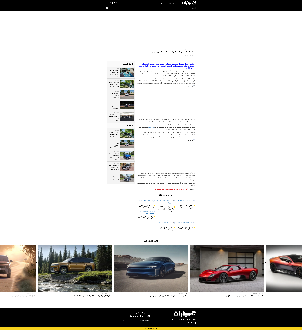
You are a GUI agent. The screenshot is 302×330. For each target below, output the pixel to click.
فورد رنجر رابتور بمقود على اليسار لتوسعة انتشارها (186, 228)
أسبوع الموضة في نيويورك (181, 189)
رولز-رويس (151, 127)
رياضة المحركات (158, 3)
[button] (265, 263)
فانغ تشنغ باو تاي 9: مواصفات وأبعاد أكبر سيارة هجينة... (92, 296)
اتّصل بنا (174, 319)
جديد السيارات (171, 3)
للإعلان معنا (181, 319)
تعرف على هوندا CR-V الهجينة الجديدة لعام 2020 (146, 217)
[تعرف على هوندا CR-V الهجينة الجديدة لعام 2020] (146, 212)
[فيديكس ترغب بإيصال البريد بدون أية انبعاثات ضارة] (166, 223)
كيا (187, 71)
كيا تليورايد (158, 189)
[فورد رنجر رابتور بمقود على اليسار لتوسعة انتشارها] (186, 223)
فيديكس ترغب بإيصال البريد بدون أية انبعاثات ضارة (167, 229)
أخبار (178, 3)
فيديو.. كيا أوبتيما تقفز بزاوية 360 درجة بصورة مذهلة (187, 207)
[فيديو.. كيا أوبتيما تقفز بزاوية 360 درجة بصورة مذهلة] (186, 201)
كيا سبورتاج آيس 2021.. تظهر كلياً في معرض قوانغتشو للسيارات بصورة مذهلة (166, 209)
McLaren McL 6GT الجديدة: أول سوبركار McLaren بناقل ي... (244, 296)
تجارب (165, 3)
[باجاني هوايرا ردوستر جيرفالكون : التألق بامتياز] (146, 201)
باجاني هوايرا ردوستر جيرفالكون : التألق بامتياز (146, 206)
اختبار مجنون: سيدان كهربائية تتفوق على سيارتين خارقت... (167, 296)
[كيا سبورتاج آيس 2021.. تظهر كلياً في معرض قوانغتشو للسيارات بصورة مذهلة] (166, 202)
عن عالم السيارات (191, 319)
